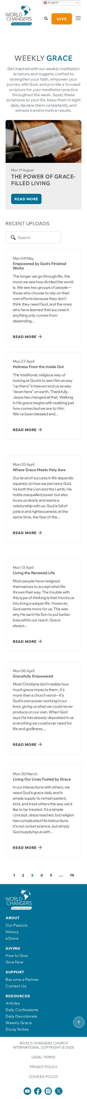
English (52, 2)
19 (72, 875)
